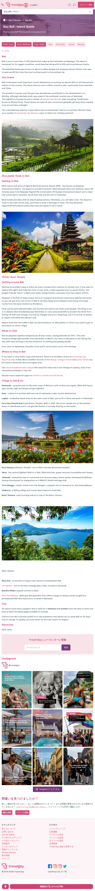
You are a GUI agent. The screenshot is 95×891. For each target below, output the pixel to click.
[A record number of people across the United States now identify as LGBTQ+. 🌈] (78, 728)
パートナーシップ (57, 829)
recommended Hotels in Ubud (19, 368)
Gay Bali (28, 20)
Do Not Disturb (8, 853)
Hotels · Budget (39, 44)
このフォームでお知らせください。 (32, 807)
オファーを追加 (56, 841)
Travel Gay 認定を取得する (61, 847)
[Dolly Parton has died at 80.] (47, 689)
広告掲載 (53, 832)
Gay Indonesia (15, 20)
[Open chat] (74, 4)
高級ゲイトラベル (10, 850)
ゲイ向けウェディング (12, 838)
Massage (81, 44)
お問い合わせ (8, 832)
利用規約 (6, 844)
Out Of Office (8, 835)
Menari (8, 586)
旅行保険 (6, 855)
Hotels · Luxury (8, 44)
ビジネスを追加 (56, 835)
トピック (6, 858)
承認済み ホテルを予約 (51, 887)
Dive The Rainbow (10, 596)
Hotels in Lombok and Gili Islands (48, 376)
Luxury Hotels (82, 360)
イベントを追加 (56, 838)
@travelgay (14, 665)
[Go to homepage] (15, 4)
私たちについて (9, 829)
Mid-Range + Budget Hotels (59, 360)
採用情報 (53, 844)
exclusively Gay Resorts (27, 113)
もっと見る (5, 50)
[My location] (5, 886)
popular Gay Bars (50, 99)
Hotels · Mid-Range (23, 44)
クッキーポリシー (10, 847)
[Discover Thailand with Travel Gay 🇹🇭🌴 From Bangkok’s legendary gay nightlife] (78, 689)
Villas (50, 44)
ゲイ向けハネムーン (11, 841)
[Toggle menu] (2, 4)
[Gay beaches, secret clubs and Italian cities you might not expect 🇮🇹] (17, 689)
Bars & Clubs (60, 44)
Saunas (71, 44)
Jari (3, 586)
